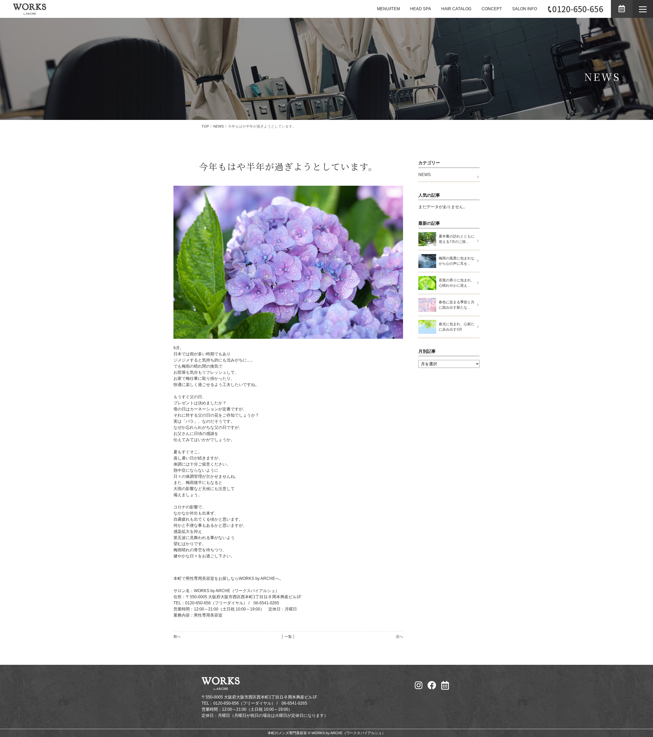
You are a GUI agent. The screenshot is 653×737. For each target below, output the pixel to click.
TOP (205, 126)
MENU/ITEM (388, 9)
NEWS (218, 126)
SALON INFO (524, 9)
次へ (399, 636)
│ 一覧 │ (288, 636)
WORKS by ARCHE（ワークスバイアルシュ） (348, 733)
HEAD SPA (420, 9)
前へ (177, 636)
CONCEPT (492, 9)
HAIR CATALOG (456, 9)
